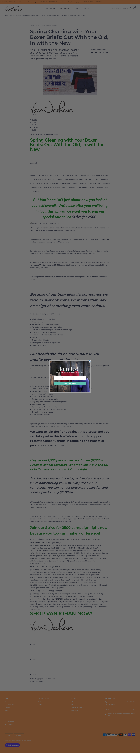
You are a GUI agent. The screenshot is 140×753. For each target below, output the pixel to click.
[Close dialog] (90, 361)
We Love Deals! (70, 383)
